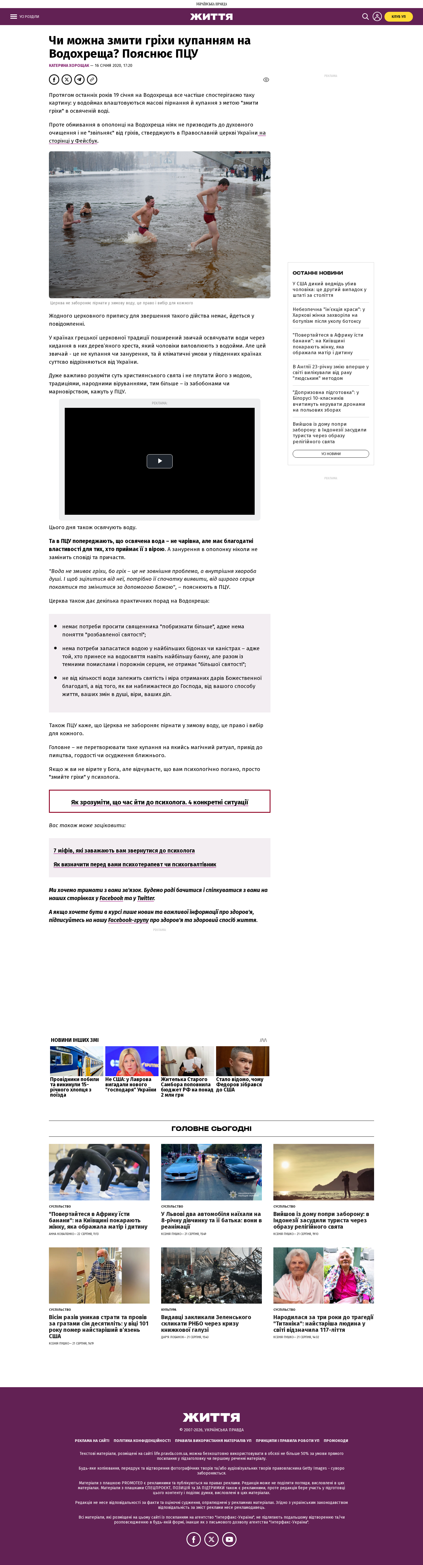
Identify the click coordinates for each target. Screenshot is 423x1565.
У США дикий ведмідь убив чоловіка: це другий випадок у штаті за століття (329, 290)
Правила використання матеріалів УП (213, 1440)
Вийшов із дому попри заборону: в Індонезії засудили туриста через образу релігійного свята (330, 433)
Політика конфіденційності (142, 1440)
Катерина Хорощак (69, 65)
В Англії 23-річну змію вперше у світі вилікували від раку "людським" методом (331, 373)
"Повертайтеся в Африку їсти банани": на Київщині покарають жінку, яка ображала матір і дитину (328, 344)
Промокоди (336, 1440)
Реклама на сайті (92, 1440)
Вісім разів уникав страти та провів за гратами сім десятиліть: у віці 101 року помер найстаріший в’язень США (98, 1327)
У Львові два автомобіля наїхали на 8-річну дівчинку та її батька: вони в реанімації (211, 1220)
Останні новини (318, 273)
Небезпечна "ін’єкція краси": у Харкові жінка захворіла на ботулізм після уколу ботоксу (329, 315)
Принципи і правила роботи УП (287, 1440)
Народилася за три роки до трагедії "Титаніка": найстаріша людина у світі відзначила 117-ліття (323, 1323)
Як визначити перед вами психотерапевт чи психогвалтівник (135, 864)
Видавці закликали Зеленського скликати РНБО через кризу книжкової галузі (206, 1323)
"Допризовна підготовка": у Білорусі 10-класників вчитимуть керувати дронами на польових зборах (329, 401)
